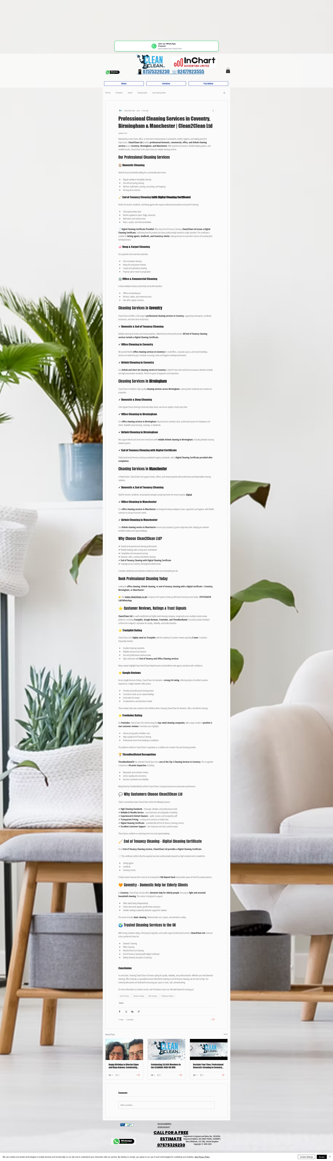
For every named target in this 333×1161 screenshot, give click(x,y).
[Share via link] (138, 1011)
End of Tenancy (124, 996)
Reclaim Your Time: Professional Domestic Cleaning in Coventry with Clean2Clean (208, 1066)
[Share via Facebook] (119, 1011)
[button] (228, 70)
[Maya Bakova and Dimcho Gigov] (124, 1049)
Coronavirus (119, 92)
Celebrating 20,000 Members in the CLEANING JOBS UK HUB (166, 1066)
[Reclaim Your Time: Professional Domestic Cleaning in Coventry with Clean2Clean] (209, 1049)
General (130, 92)
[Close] (329, 1157)
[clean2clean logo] (166, 1049)
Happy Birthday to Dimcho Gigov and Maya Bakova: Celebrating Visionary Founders (124, 1066)
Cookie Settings (306, 1157)
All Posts (107, 92)
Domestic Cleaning (138, 996)
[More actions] (213, 110)
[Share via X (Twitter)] (126, 1011)
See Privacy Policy (202, 1157)
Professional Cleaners (167, 996)
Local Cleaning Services (159, 92)
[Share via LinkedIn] (132, 1011)
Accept (322, 1157)
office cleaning (152, 996)
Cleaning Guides (142, 92)
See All (226, 1034)
